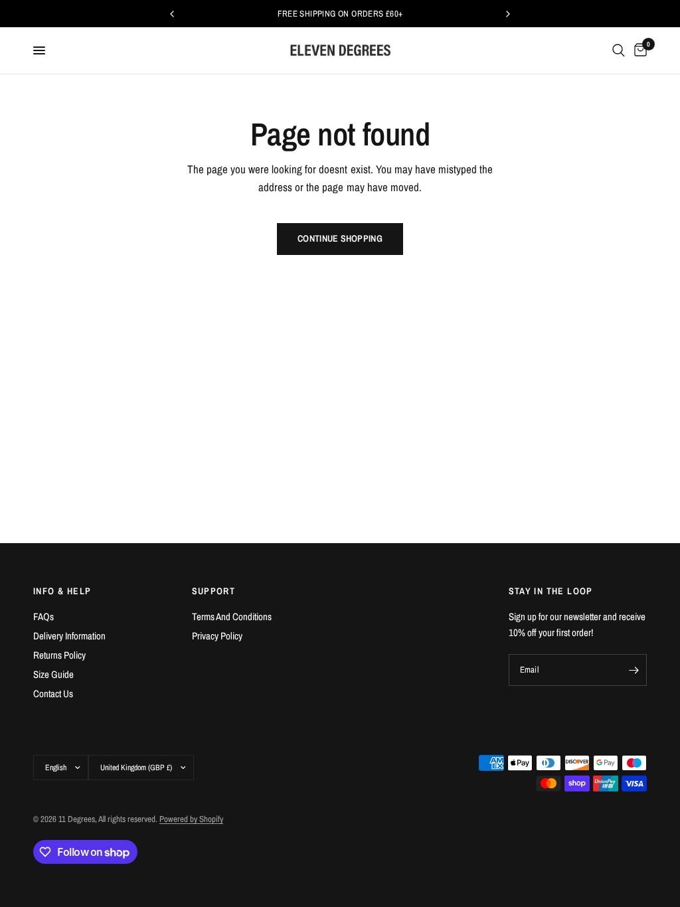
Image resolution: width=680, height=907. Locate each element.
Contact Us (53, 694)
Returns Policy (59, 655)
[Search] (619, 50)
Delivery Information (69, 636)
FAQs (43, 616)
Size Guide (53, 674)
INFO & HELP (62, 591)
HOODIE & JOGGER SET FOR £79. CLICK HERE (472, 13)
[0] (638, 50)
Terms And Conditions (232, 616)
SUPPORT (214, 591)
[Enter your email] (633, 670)
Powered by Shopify (191, 819)
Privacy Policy (217, 636)
